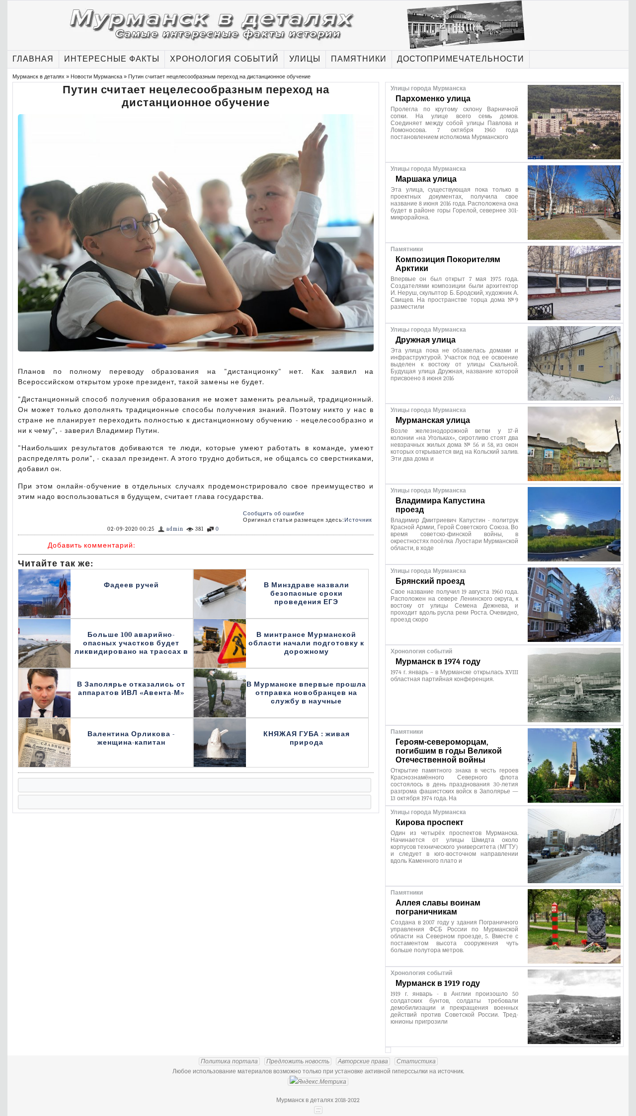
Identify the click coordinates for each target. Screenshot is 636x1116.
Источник (358, 520)
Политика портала (229, 1061)
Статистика (416, 1061)
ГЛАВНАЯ (33, 59)
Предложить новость (297, 1061)
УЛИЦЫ (304, 59)
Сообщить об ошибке (274, 513)
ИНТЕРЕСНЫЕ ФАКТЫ (111, 59)
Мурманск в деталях (38, 76)
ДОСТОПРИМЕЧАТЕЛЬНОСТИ (460, 59)
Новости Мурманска (96, 76)
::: (318, 1110)
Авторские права (363, 1061)
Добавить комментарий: (92, 545)
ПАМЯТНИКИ (359, 59)
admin (174, 529)
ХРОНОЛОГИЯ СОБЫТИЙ (224, 59)
